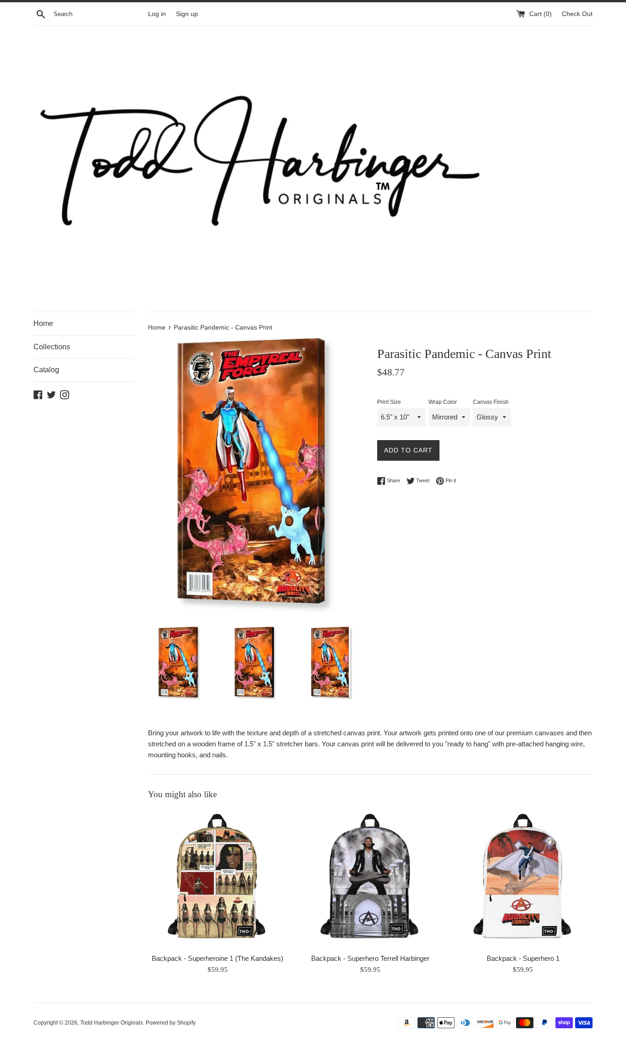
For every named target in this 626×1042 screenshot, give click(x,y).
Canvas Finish (491, 402)
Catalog (46, 370)
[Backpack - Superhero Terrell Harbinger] (370, 878)
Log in (157, 14)
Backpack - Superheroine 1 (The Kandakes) (217, 958)
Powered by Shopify (171, 1023)
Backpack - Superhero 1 (523, 958)
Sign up (187, 14)
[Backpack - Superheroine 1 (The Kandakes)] (217, 878)
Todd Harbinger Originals (111, 1023)
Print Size (389, 402)
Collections (51, 347)
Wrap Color (442, 402)
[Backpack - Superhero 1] (523, 878)
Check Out (577, 14)
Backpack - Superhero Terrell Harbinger (370, 958)
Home (43, 323)
